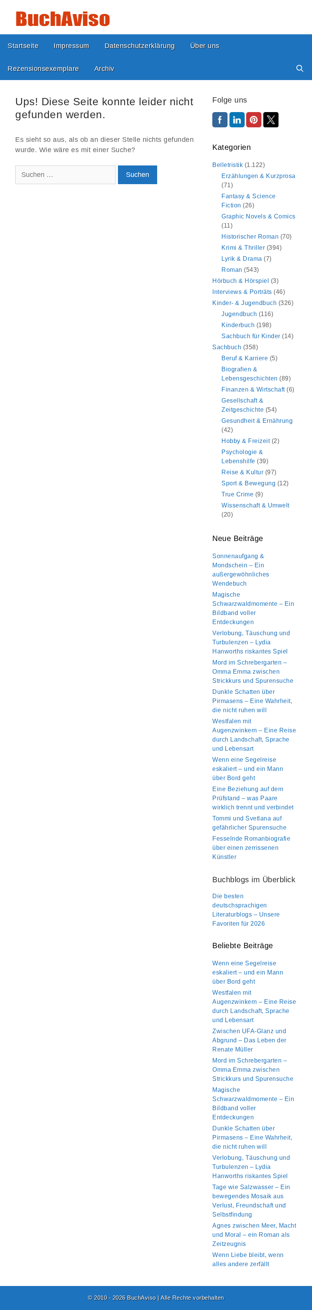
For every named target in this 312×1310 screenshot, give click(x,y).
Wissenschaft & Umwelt (255, 505)
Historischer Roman (250, 236)
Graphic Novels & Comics (258, 216)
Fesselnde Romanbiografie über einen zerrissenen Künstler (251, 847)
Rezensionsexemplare (43, 68)
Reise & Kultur (242, 472)
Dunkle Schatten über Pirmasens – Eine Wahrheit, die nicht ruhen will (252, 701)
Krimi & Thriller (243, 247)
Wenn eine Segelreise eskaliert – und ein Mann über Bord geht (247, 768)
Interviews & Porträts (242, 292)
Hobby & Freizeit (245, 441)
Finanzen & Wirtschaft (253, 389)
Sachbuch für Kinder (250, 336)
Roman (231, 269)
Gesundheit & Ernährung (257, 420)
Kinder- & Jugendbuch (244, 303)
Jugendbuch (239, 314)
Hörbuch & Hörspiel (240, 281)
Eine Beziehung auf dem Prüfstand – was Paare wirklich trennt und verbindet (253, 798)
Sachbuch (226, 347)
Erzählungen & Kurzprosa (258, 176)
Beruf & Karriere (244, 358)
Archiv (104, 68)
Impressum (71, 46)
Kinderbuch (238, 325)
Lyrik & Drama (241, 258)
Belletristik (227, 165)
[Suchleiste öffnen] (300, 68)
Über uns (205, 46)
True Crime (237, 494)
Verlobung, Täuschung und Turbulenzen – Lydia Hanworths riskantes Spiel (251, 642)
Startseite (23, 46)
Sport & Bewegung (248, 483)
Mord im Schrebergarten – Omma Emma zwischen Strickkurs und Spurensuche (252, 671)
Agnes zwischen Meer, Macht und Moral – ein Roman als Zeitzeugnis (254, 1234)
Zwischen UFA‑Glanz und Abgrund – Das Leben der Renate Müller (249, 1040)
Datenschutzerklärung (140, 46)
